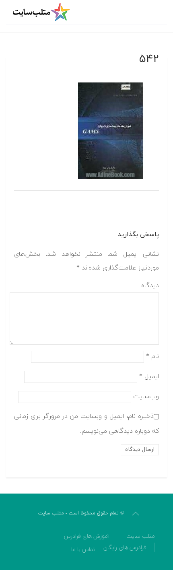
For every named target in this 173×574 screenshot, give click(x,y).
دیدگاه (150, 285)
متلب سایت (140, 536)
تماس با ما (83, 549)
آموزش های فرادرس (87, 536)
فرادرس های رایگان (124, 547)
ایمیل (149, 376)
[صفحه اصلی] (42, 12)
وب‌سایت (146, 396)
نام (152, 356)
